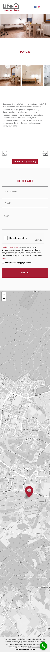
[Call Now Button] (43, 646)
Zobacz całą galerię (25, 161)
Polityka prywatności (35, 646)
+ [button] (4, 294)
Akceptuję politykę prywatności (18, 262)
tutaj (4, 258)
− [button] (4, 298)
